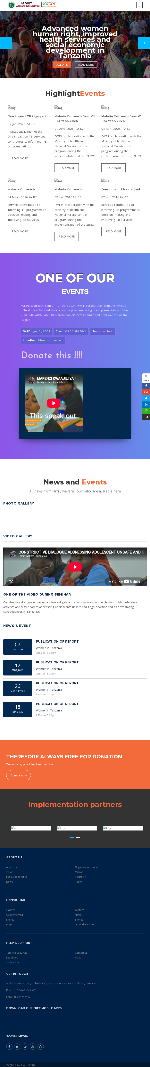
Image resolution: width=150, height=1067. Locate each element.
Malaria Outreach (21, 189)
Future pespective (17, 877)
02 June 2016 (63, 197)
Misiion (79, 872)
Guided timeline (84, 924)
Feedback (12, 957)
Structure (80, 877)
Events (10, 919)
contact (79, 910)
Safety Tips (13, 962)
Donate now (18, 775)
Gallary (10, 910)
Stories (79, 919)
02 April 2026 (64, 129)
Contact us (81, 952)
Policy (78, 881)
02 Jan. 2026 (16, 124)
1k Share (146, 378)
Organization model (86, 867)
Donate (62, 65)
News (9, 881)
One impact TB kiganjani (27, 116)
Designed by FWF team (19, 1065)
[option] (75, 39)
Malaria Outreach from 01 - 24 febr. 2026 (74, 118)
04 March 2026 (18, 197)
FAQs (78, 957)
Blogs (9, 924)
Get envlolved (14, 914)
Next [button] (144, 43)
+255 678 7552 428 (16, 952)
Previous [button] (6, 43)
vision (9, 872)
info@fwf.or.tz (22, 996)
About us (11, 867)
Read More (86, 65)
